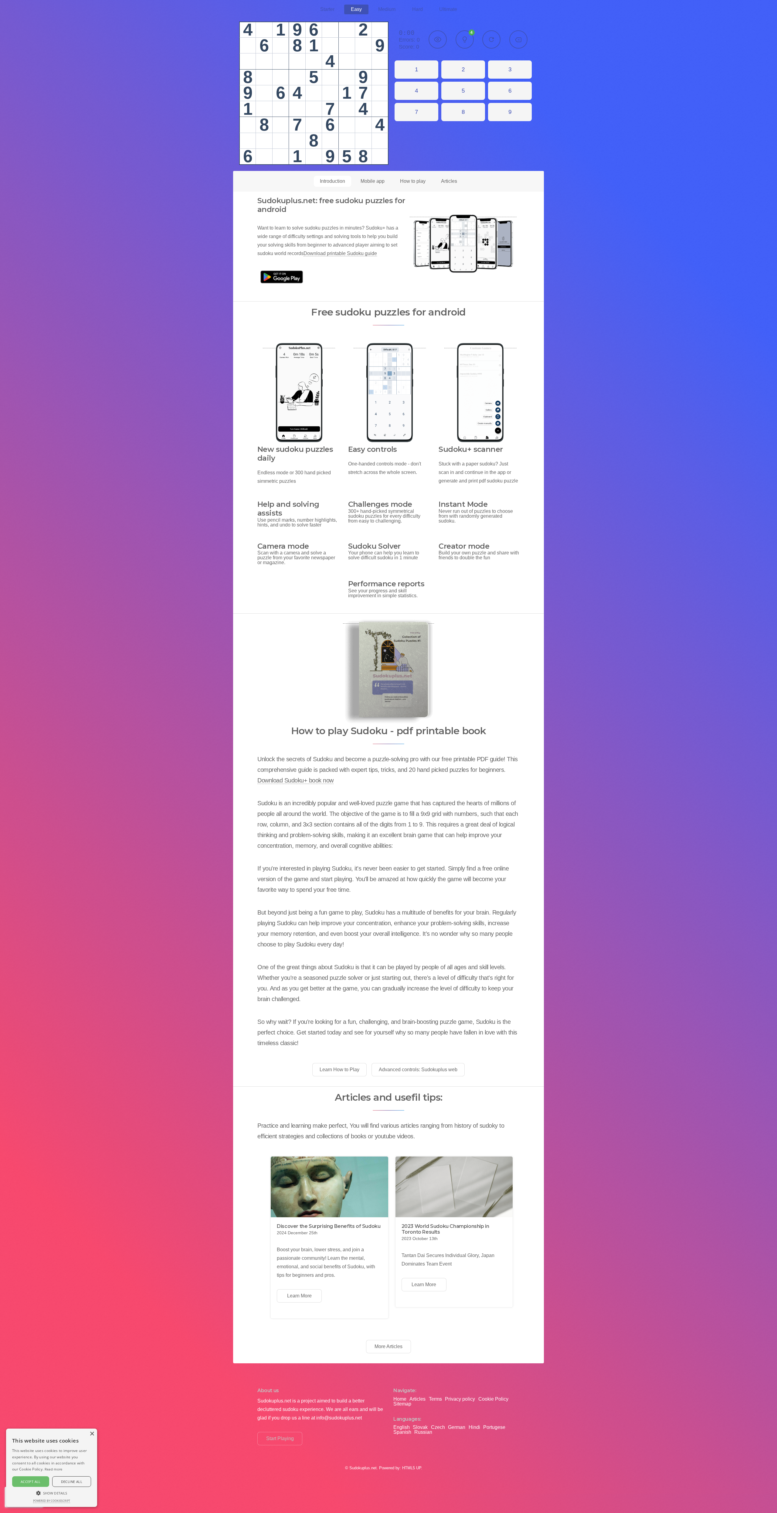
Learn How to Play (339, 1069)
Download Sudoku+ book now (295, 780)
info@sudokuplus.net (339, 1417)
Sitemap (402, 1403)
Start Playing (280, 1438)
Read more (54, 1469)
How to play (413, 181)
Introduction (332, 181)
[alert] (51, 1468)
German (456, 1427)
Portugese (494, 1427)
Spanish (402, 1432)
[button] (51, 1492)
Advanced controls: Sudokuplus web (418, 1069)
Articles (449, 181)
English (401, 1427)
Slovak (420, 1427)
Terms (435, 1399)
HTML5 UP (411, 1468)
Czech (438, 1427)
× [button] (92, 1434)
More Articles (388, 1346)
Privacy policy (460, 1399)
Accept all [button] (31, 1481)
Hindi (474, 1427)
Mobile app (373, 181)
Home (399, 1399)
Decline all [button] (71, 1481)
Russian (423, 1432)
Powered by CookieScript (51, 1501)
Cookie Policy (493, 1399)
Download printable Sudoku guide (340, 253)
